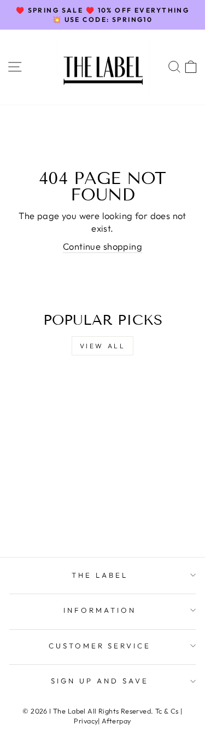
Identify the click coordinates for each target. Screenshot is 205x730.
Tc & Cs (167, 710)
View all (103, 346)
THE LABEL (100, 575)
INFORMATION (99, 610)
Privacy (86, 720)
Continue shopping (102, 246)
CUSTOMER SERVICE (100, 645)
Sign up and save (100, 680)
